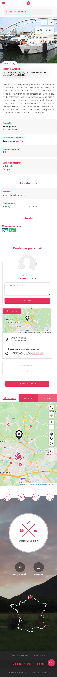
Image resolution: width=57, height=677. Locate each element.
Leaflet (22, 484)
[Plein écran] (51, 407)
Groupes (16, 664)
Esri (27, 484)
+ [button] (51, 422)
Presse (41, 664)
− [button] (51, 426)
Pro (29, 664)
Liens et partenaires (41, 672)
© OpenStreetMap (41, 484)
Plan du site (39, 655)
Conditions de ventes (16, 672)
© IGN (32, 484)
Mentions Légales (20, 655)
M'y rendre (12, 311)
